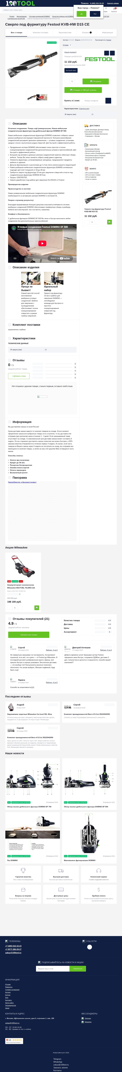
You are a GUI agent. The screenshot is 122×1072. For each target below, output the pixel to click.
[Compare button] (112, 53)
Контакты (8, 1000)
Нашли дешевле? (70, 52)
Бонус (93, 169)
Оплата (93, 145)
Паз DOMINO (12, 860)
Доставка (95, 126)
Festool (12, 16)
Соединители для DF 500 (16, 18)
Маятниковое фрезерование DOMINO (79, 860)
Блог (6, 997)
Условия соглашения (12, 990)
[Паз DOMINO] (32, 832)
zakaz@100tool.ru (13, 953)
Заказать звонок (113, 3)
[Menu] (3, 3)
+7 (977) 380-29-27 (13, 949)
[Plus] (77, 81)
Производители (10, 1005)
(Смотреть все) (84, 109)
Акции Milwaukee (16, 547)
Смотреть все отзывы (28, 635)
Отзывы (8, 984)
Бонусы (7, 995)
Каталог (8, 992)
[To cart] (109, 222)
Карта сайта (9, 1003)
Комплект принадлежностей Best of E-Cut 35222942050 (87, 714)
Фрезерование (22, 16)
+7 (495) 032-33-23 (13, 946)
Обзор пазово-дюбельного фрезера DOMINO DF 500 (86, 807)
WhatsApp (88, 1022)
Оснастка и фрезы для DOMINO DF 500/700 (67, 16)
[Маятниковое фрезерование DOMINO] (89, 832)
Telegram (88, 1018)
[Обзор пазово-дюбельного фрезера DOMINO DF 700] (32, 778)
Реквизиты (8, 987)
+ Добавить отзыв (19, 376)
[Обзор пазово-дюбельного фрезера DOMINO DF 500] (89, 778)
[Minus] (67, 81)
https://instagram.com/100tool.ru (89, 947)
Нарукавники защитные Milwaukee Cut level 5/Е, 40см (29, 714)
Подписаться (77, 969)
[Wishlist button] (106, 53)
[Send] (108, 101)
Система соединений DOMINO (39, 16)
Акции (7, 1008)
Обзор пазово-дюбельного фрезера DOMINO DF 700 (29, 807)
